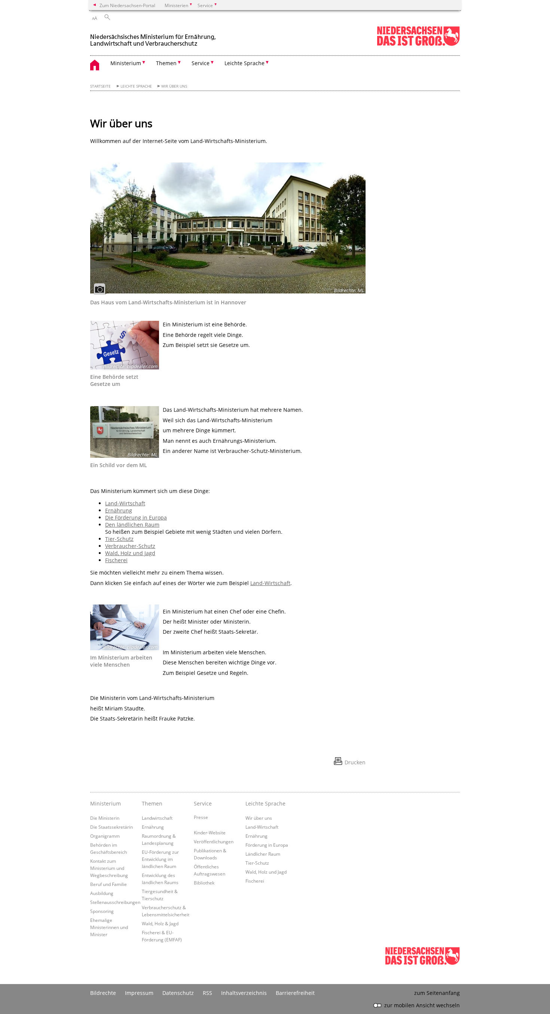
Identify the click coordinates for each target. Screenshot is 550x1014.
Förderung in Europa (266, 845)
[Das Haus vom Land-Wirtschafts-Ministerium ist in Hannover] (228, 227)
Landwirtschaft (157, 818)
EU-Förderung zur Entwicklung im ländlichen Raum (160, 859)
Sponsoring (102, 911)
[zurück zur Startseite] (153, 37)
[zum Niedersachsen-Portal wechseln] (418, 44)
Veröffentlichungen (213, 841)
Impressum (139, 992)
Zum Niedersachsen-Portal (127, 5)
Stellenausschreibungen (115, 902)
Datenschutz (178, 992)
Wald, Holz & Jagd (160, 923)
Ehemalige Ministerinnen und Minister (109, 927)
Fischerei (116, 560)
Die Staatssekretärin (111, 827)
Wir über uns (174, 86)
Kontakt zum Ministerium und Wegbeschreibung (109, 868)
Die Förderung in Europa (136, 517)
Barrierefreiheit (295, 992)
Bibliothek (204, 883)
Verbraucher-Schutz (130, 545)
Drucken (355, 762)
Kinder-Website (210, 832)
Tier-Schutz (119, 538)
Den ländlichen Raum (132, 524)
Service (203, 803)
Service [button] (201, 63)
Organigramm (105, 836)
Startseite (100, 86)
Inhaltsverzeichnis (244, 992)
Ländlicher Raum (262, 854)
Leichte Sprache (136, 86)
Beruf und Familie (108, 884)
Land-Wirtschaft (125, 503)
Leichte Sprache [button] (244, 63)
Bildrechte (103, 992)
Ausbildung (101, 893)
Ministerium (105, 803)
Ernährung (118, 510)
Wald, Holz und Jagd (130, 553)
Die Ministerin (104, 818)
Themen (152, 803)
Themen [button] (166, 63)
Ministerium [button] (125, 63)
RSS (207, 992)
